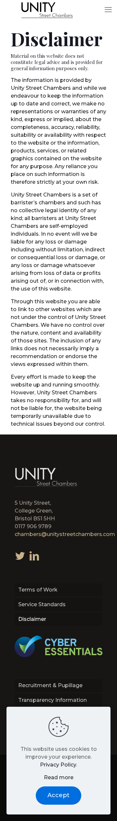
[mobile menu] (108, 9)
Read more (58, 777)
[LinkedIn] (34, 555)
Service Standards (42, 604)
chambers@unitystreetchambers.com (65, 534)
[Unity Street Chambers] (47, 10)
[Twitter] (20, 555)
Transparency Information (52, 700)
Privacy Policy (58, 765)
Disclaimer (32, 619)
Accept (58, 795)
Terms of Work (38, 590)
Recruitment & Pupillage (50, 685)
